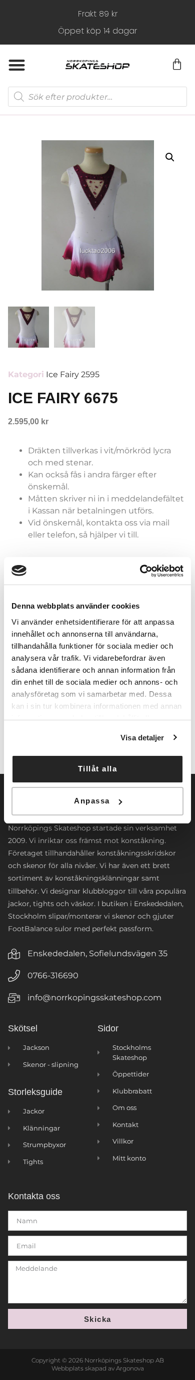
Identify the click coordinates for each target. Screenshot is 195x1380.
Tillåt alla (98, 768)
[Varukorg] (176, 65)
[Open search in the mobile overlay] (97, 97)
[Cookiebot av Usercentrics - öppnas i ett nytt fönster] (140, 571)
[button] (17, 65)
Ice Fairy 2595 (73, 374)
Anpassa (92, 800)
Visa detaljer (142, 737)
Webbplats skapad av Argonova (98, 1368)
